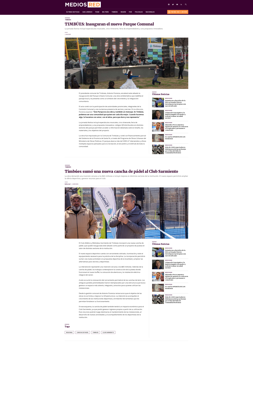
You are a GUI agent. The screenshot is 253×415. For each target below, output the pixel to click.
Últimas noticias (72, 12)
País (130, 12)
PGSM (97, 12)
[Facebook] (168, 4)
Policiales (139, 12)
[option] (126, 63)
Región (123, 12)
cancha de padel (82, 332)
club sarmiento (108, 332)
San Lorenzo (87, 12)
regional (69, 332)
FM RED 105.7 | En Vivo (179, 12)
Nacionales (150, 12)
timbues (95, 332)
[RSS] (181, 4)
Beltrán (105, 12)
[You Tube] (177, 4)
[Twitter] (173, 4)
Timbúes (115, 12)
